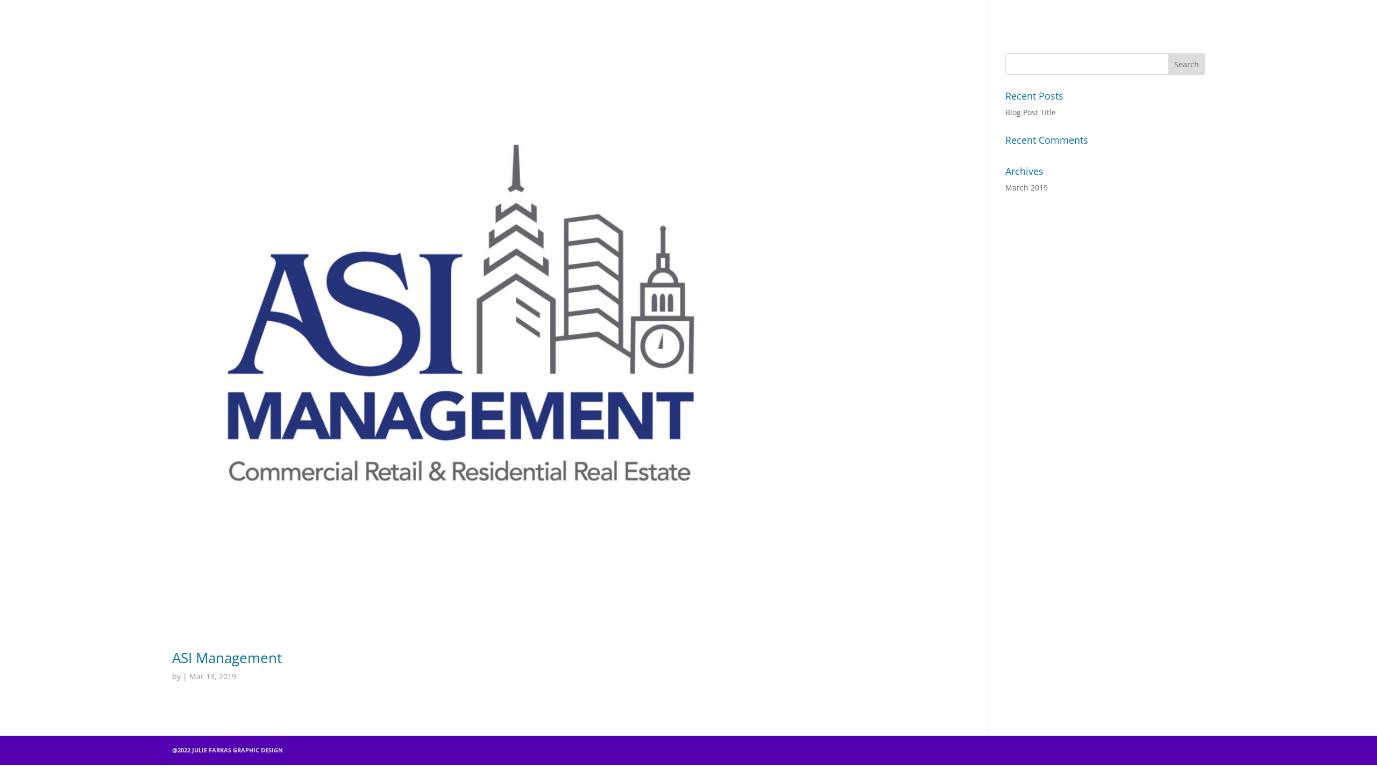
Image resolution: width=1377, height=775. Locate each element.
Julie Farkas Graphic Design (683, 13)
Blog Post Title (1030, 112)
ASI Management (227, 657)
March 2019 (1026, 187)
